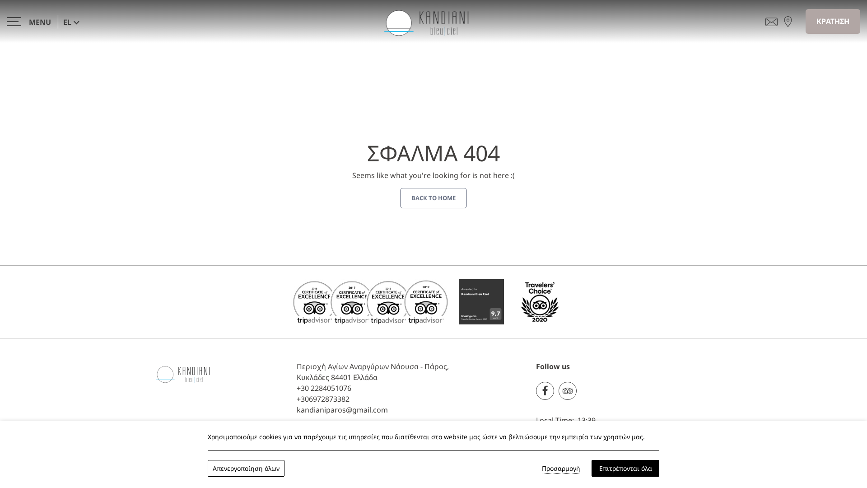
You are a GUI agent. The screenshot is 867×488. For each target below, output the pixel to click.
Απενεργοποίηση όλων (246, 468)
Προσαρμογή (561, 468)
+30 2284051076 (324, 388)
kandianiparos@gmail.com (342, 410)
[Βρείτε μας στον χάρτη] (788, 21)
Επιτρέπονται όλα (625, 468)
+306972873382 (323, 399)
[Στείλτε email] (771, 21)
